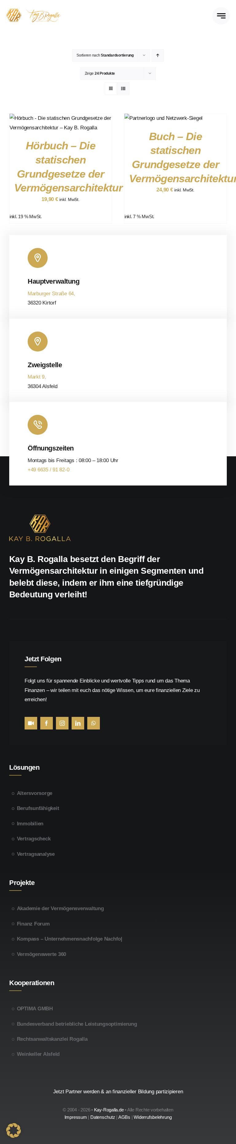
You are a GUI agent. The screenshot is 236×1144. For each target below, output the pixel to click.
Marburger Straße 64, (51, 294)
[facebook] (46, 723)
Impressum (76, 1117)
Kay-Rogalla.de (109, 1109)
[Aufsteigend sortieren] (158, 55)
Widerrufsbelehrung (152, 1117)
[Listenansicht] (123, 89)
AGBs (125, 1117)
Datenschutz (102, 1117)
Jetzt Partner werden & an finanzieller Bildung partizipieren (118, 1092)
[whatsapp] (93, 723)
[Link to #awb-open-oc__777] (221, 16)
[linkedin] (78, 723)
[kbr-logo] (37, 11)
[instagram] (62, 723)
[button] (13, 1130)
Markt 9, (37, 377)
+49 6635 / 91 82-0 (48, 470)
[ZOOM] (31, 723)
